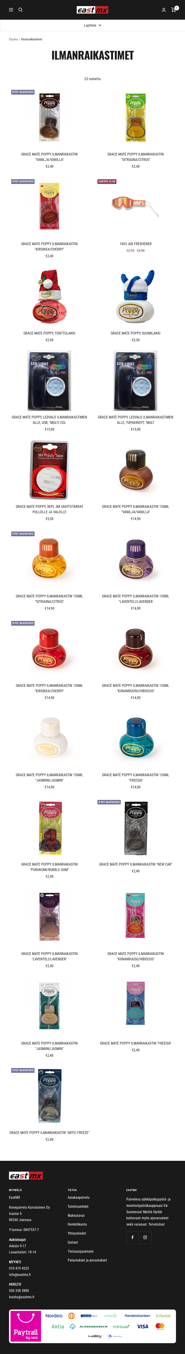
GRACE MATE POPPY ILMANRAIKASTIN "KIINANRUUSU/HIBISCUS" (135, 956)
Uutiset (73, 1242)
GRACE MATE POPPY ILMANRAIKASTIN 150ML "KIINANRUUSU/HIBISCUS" (135, 688)
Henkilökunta (77, 1224)
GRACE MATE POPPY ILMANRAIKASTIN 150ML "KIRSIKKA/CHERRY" (49, 688)
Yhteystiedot (77, 1233)
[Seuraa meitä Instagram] (145, 1237)
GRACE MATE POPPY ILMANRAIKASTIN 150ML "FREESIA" (135, 778)
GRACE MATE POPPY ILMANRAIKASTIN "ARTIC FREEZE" (49, 1133)
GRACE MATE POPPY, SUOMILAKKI (135, 333)
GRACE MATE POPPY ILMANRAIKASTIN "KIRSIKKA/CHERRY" (49, 246)
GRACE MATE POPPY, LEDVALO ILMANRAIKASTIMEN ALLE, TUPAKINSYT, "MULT (135, 420)
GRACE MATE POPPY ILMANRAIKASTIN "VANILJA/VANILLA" (49, 157)
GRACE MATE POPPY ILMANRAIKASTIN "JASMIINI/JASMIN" (49, 1046)
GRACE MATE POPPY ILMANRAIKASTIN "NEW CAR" (135, 864)
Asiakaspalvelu (79, 1197)
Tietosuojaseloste (81, 1251)
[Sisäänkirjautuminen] (164, 10)
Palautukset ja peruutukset (87, 1260)
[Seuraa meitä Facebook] (132, 1237)
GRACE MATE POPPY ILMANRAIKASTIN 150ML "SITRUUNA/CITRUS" (49, 599)
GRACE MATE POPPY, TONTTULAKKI (49, 333)
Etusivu (13, 39)
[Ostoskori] (173, 9)
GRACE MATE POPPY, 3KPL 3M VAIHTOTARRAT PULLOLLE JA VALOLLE (49, 509)
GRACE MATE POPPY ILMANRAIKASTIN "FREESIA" (135, 1043)
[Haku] (20, 10)
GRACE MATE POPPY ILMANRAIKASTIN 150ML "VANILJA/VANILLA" (135, 509)
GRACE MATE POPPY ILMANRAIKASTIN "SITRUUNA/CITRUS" (135, 157)
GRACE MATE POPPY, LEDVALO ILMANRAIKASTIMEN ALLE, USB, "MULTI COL (49, 420)
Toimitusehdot (78, 1206)
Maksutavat (76, 1215)
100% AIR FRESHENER (136, 244)
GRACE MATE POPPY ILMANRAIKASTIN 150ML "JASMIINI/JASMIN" (49, 778)
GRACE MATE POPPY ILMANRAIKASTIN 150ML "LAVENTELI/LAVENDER (135, 599)
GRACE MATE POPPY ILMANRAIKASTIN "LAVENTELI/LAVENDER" (49, 956)
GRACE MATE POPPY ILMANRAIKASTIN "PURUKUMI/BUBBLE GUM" (49, 867)
